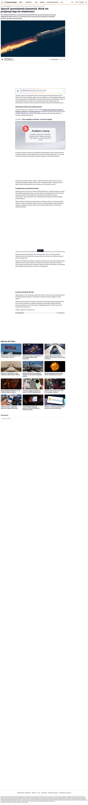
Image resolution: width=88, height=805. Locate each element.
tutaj (26, 802)
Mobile (20, 2)
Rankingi (42, 2)
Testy (36, 2)
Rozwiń (39, 250)
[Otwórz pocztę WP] (72, 2)
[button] (76, 2)
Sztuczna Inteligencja (52, 2)
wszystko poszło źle (34, 111)
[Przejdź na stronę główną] (2, 3)
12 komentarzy (54, 59)
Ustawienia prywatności (65, 792)
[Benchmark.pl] (12, 2)
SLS (56, 97)
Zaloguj (81, 2)
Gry (62, 2)
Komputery (28, 2)
